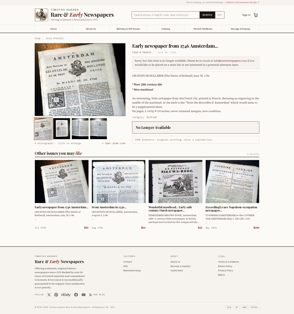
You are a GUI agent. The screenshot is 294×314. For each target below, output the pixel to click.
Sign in (246, 14)
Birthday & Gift (128, 28)
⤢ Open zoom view (113, 143)
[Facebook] (76, 295)
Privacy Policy (225, 270)
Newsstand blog (132, 270)
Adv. (219, 15)
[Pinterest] (56, 295)
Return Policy (225, 266)
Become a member (181, 266)
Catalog (165, 28)
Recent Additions (203, 28)
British (152, 117)
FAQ (125, 266)
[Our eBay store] (66, 295)
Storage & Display (240, 28)
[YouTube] (83, 295)
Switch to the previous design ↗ (242, 2)
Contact (127, 261)
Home (53, 28)
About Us (91, 28)
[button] (80, 79)
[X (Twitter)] (49, 295)
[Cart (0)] (255, 15)
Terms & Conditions (228, 261)
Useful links (177, 270)
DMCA (221, 274)
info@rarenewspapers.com (230, 60)
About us (175, 261)
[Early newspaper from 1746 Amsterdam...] (43, 128)
